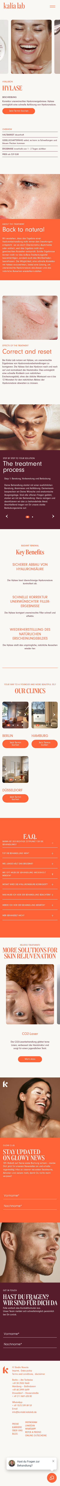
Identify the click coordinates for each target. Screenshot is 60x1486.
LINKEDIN (30, 1426)
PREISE (15, 1424)
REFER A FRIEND (33, 1432)
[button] (52, 6)
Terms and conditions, (23, 1374)
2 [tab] (32, 516)
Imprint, (16, 1371)
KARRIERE (17, 1428)
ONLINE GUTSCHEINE (36, 1436)
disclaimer (40, 1374)
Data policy (26, 1371)
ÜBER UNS (17, 1431)
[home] (13, 6)
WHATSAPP (30, 1429)
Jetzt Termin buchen (18, 111)
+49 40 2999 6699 (20, 1390)
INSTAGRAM (31, 1423)
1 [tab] (27, 516)
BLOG (15, 1434)
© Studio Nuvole (20, 1368)
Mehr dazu (30, 1059)
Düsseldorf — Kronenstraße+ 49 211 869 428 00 (25, 1395)
